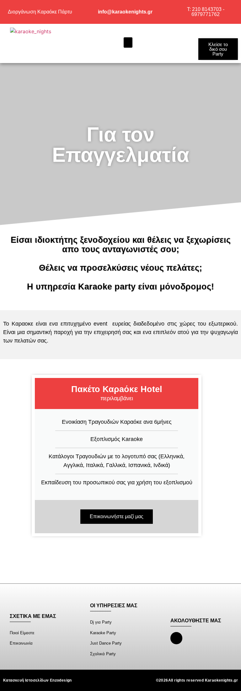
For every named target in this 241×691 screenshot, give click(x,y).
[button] (128, 42)
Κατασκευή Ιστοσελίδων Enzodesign (37, 680)
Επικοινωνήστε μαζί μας (116, 516)
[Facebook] (176, 638)
